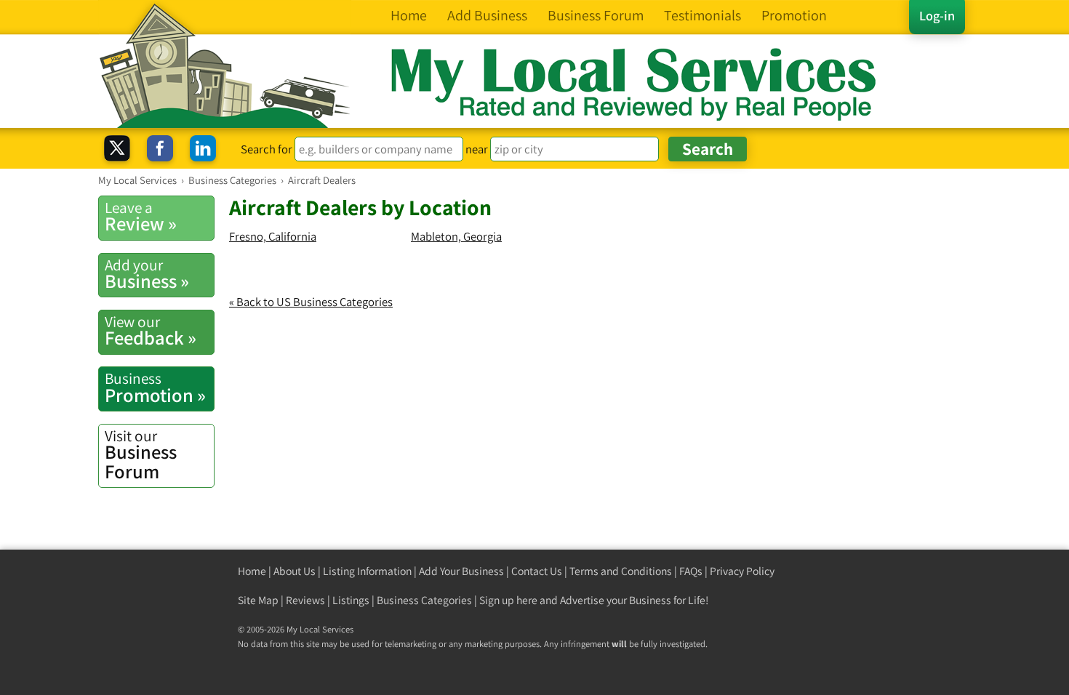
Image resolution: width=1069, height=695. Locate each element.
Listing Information (367, 571)
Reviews (305, 600)
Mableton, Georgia (456, 236)
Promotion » (155, 387)
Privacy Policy (742, 571)
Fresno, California (272, 236)
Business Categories (424, 600)
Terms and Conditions (620, 571)
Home (252, 571)
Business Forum (141, 454)
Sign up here (508, 600)
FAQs (690, 571)
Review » (141, 216)
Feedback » (150, 330)
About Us (294, 571)
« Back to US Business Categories (311, 302)
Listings (350, 600)
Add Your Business (461, 571)
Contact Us (536, 571)
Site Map (258, 600)
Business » (147, 274)
